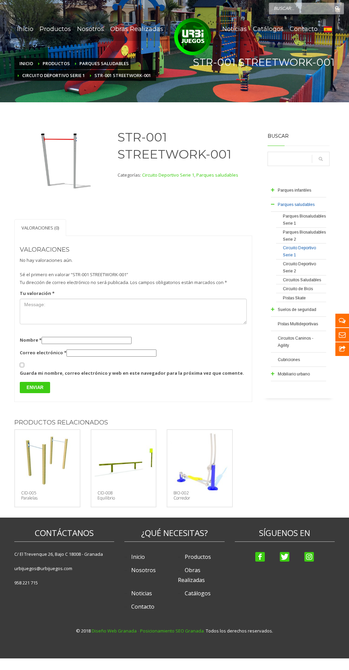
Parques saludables (217, 175)
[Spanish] (328, 29)
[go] (337, 8)
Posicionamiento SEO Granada (172, 631)
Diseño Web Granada (114, 631)
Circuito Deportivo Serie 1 (168, 175)
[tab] (40, 227)
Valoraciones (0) (40, 228)
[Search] (321, 159)
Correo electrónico (43, 352)
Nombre (31, 340)
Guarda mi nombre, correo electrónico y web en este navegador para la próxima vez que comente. (132, 373)
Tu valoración (37, 293)
